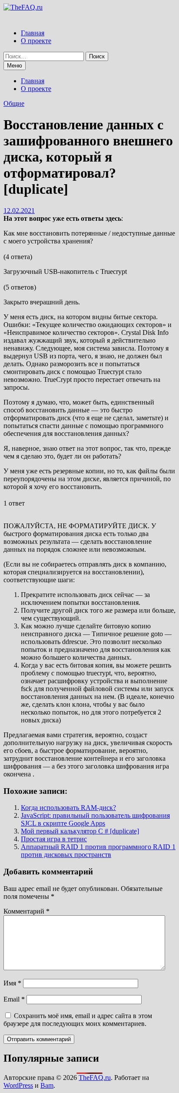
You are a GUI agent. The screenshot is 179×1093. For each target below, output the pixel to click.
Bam (46, 1085)
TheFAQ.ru (95, 1077)
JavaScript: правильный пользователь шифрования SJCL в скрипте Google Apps (95, 819)
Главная (32, 33)
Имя (12, 983)
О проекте (36, 40)
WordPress (18, 1085)
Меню (14, 65)
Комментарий (26, 911)
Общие (13, 103)
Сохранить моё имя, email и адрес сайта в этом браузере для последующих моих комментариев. (77, 1019)
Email (14, 999)
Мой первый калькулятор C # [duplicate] (80, 831)
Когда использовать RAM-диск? (68, 807)
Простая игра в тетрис (54, 839)
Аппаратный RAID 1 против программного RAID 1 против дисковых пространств (98, 850)
